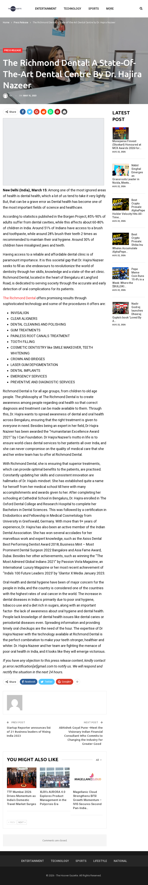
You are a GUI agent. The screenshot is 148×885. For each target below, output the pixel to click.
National (120, 860)
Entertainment (45, 8)
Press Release (12, 50)
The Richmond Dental (19, 298)
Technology (72, 8)
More (110, 8)
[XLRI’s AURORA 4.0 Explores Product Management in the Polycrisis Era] (54, 778)
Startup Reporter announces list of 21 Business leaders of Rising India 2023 (29, 731)
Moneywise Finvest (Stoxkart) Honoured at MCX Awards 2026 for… (126, 145)
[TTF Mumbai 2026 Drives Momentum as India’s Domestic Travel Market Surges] (21, 778)
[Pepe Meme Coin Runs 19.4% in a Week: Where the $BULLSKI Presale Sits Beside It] (120, 273)
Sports (93, 8)
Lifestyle (100, 860)
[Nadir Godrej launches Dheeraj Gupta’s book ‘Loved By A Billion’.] (120, 308)
